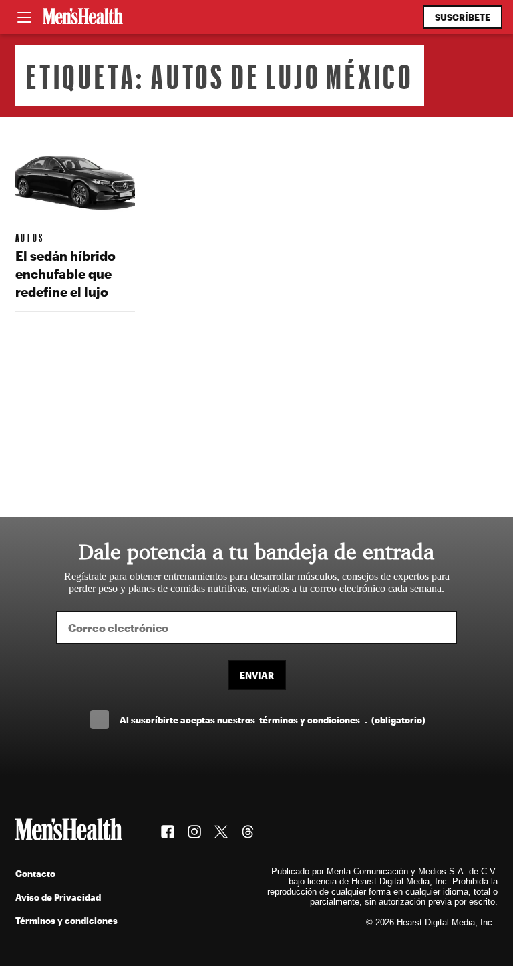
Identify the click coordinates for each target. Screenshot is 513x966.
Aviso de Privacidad (58, 897)
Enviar (257, 675)
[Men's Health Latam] (83, 17)
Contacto (35, 873)
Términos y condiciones (66, 920)
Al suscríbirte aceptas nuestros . (272, 720)
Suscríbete (462, 17)
